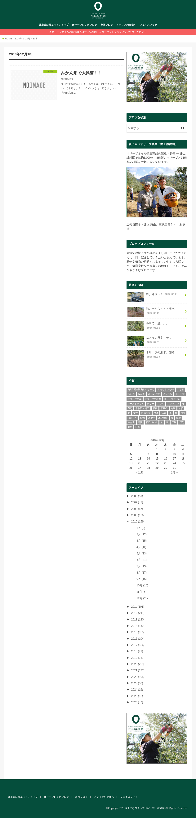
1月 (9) (140, 528)
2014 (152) (138, 625)
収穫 (155, 408)
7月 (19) (141, 566)
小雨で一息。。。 (157, 325)
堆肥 (181, 408)
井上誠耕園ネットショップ (54, 24)
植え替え (132, 417)
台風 (173, 408)
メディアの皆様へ (126, 24)
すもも (180, 389)
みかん (141, 394)
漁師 (178, 417)
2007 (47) (137, 502)
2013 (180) (138, 619)
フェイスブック (148, 24)
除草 (138, 427)
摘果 (164, 413)
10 (174, 454)
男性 (140, 422)
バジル (160, 403)
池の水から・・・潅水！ (161, 310)
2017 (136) (138, 645)
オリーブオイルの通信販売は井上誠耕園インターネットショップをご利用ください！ (99, 31)
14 (148, 458)
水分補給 (162, 417)
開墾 (130, 427)
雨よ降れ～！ (161, 294)
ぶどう (131, 394)
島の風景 (145, 413)
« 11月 (140, 472)
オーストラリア (136, 403)
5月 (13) (141, 553)
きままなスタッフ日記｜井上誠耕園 (145, 808)
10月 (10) (142, 585)
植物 (142, 417)
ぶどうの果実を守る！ (160, 340)
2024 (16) (137, 689)
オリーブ (180, 394)
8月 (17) (141, 572)
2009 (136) (138, 515)
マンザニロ (173, 403)
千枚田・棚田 (142, 408)
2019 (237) (138, 657)
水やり (151, 417)
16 (165, 458)
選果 (174, 422)
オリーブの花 (134, 399)
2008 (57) (137, 508)
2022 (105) (138, 676)
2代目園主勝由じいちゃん (141, 389)
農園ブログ (106, 24)
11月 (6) (141, 591)
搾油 (156, 413)
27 (139, 467)
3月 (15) (141, 540)
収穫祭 (164, 408)
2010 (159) (138, 521)
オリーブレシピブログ (84, 24)
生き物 (131, 422)
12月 (27, 39)
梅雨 (183, 413)
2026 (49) (137, 702)
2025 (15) (137, 696)
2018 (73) (137, 651)
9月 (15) (141, 578)
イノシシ (167, 394)
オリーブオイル (172, 399)
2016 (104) (138, 638)
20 (139, 463)
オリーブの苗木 (153, 399)
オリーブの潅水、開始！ (161, 354)
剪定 (130, 408)
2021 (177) (138, 670)
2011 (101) (137, 606)
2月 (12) (141, 534)
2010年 (18, 39)
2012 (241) (138, 613)
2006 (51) (137, 496)
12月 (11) (142, 598)
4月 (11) (141, 547)
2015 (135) (138, 632)
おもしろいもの (166, 389)
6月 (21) (141, 559)
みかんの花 (154, 394)
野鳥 (182, 422)
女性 (135, 413)
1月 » (174, 472)
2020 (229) (138, 664)
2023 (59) (137, 683)
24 (174, 463)
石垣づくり (151, 422)
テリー (150, 403)
